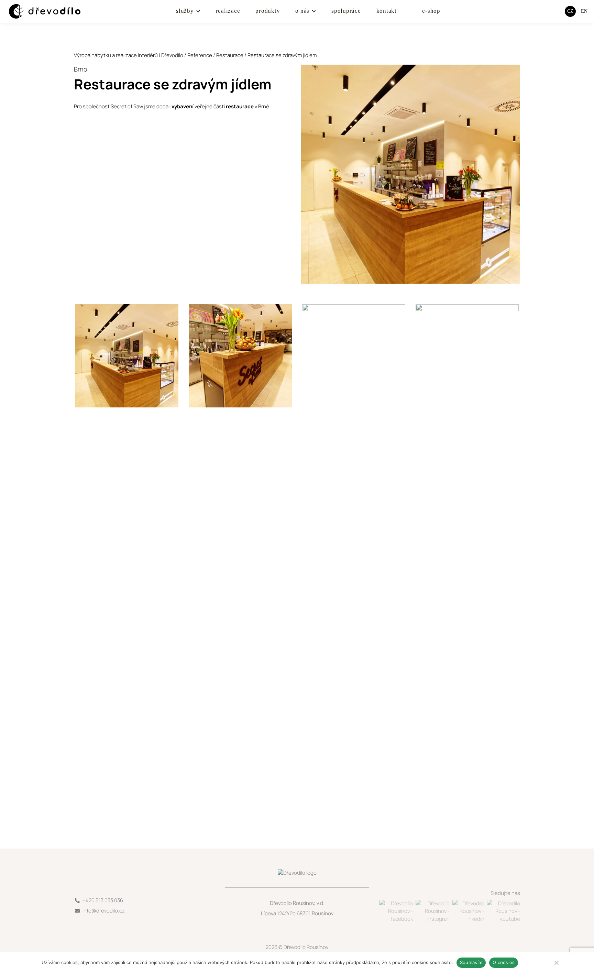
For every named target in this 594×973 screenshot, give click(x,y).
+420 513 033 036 (102, 900)
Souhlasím (471, 962)
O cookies (504, 962)
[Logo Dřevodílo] (38, 11)
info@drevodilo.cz (103, 910)
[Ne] (556, 962)
